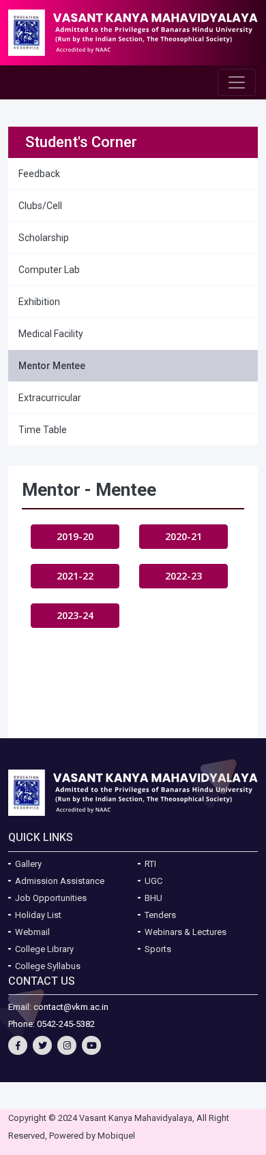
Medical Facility (50, 333)
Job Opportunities (51, 898)
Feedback (39, 173)
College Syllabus (47, 966)
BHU (153, 898)
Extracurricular (49, 397)
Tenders (160, 915)
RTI (150, 864)
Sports (158, 949)
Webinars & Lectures (185, 932)
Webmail (32, 932)
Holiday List (38, 915)
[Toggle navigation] (237, 82)
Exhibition (39, 301)
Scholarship (43, 237)
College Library (44, 949)
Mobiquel (116, 1135)
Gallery (28, 864)
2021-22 (75, 575)
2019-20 (75, 536)
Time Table (42, 429)
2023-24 (75, 615)
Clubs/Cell (40, 205)
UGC (153, 881)
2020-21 (183, 536)
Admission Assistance (59, 881)
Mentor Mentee (51, 365)
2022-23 (183, 575)
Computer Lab (49, 269)
